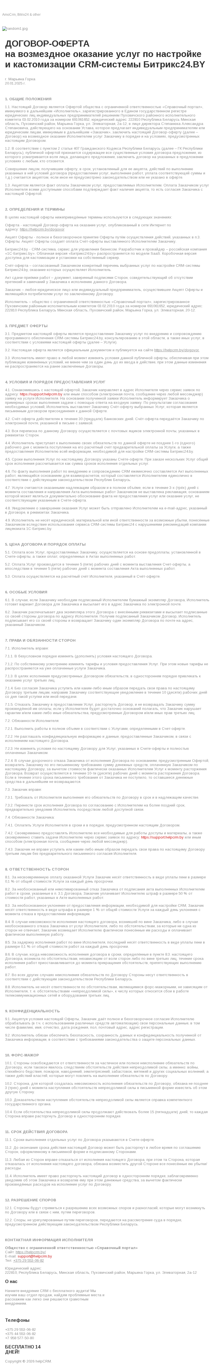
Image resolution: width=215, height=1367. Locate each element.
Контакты (135, 21)
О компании (47, 21)
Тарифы (112, 21)
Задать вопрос (164, 21)
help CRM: (23, 7)
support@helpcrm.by (35, 1256)
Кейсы (91, 21)
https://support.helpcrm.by (41, 394)
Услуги (72, 21)
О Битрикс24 (17, 21)
